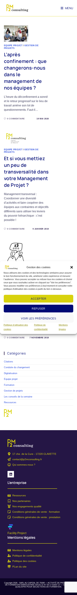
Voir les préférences (38, 318)
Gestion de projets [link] (13, 390)
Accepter (38, 298)
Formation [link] (9, 385)
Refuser (38, 308)
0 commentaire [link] (16, 119)
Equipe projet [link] (13, 45)
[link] (11, 267)
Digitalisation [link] (10, 373)
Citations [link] (8, 361)
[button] (71, 267)
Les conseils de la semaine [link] (18, 396)
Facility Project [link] (17, 533)
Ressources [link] (10, 402)
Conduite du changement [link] (17, 367)
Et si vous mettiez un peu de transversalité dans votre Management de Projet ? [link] (26, 171)
